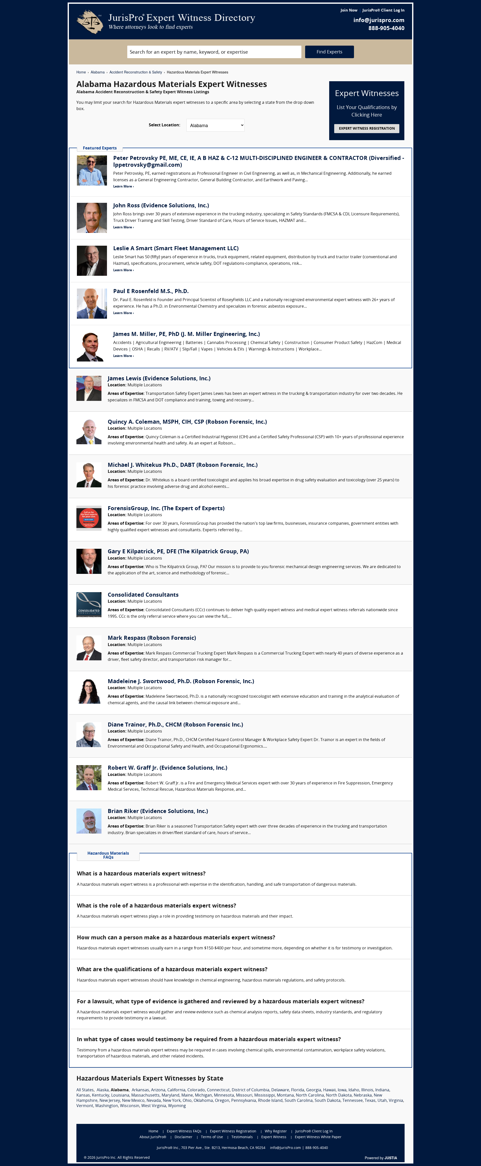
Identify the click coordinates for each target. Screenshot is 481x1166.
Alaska (103, 1090)
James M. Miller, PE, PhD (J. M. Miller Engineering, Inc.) (186, 334)
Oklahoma (203, 1101)
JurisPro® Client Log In (384, 11)
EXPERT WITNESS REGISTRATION (367, 129)
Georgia (313, 1090)
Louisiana (120, 1096)
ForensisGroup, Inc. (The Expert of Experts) (166, 509)
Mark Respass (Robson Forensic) (152, 638)
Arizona (158, 1090)
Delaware (280, 1090)
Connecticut (218, 1090)
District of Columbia (250, 1090)
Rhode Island (270, 1101)
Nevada (154, 1101)
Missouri (244, 1096)
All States (85, 1090)
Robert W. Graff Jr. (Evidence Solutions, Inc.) (167, 768)
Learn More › (123, 186)
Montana (285, 1096)
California (176, 1090)
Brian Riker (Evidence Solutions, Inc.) (158, 812)
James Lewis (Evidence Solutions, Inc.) (159, 379)
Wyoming (177, 1106)
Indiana (382, 1090)
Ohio (187, 1101)
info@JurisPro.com (285, 1148)
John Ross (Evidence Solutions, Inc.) (161, 206)
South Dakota (327, 1101)
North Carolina (310, 1096)
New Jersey (109, 1101)
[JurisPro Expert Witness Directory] (166, 22)
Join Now (349, 11)
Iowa (342, 1090)
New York (172, 1101)
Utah (382, 1101)
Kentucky (100, 1096)
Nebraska (363, 1096)
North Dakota (339, 1096)
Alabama (98, 71)
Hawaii (329, 1090)
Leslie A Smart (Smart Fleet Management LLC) (175, 249)
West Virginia (153, 1106)
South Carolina (299, 1101)
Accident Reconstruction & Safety (135, 71)
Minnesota (224, 1096)
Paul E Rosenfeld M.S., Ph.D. (151, 292)
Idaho (353, 1090)
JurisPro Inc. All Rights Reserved (123, 1158)
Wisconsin (129, 1106)
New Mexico (133, 1101)
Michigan (203, 1096)
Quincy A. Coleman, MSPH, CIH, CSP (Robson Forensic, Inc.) (187, 422)
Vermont (84, 1106)
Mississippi (264, 1096)
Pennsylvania (243, 1101)
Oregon (222, 1101)
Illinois (367, 1090)
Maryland (170, 1096)
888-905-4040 (387, 29)
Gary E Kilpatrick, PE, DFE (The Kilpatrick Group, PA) (178, 552)
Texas (370, 1101)
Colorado (196, 1090)
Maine (187, 1096)
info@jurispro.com (379, 21)
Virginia (396, 1101)
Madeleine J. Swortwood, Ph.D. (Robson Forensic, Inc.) (181, 682)
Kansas (83, 1096)
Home (81, 71)
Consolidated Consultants (143, 595)
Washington (106, 1106)
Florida (297, 1090)
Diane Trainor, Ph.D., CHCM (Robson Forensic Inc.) (175, 725)
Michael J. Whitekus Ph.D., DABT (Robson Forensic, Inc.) (183, 465)
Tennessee (352, 1101)
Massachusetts (145, 1096)
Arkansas (140, 1090)
